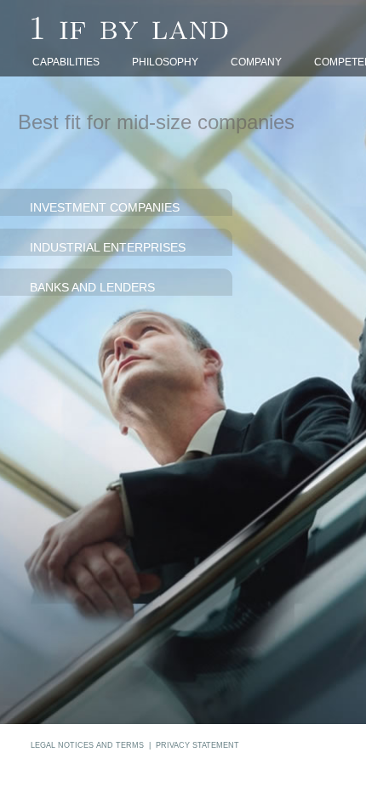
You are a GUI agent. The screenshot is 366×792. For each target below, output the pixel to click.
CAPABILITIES (66, 62)
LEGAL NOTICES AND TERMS (87, 745)
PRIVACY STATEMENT (197, 745)
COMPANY (256, 62)
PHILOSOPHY (165, 62)
